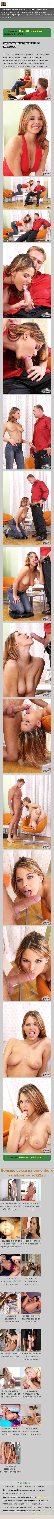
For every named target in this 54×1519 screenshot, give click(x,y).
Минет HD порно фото (30, 31)
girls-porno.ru (43, 1497)
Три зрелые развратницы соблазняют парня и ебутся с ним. (10, 1470)
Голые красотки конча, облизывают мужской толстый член (10, 1395)
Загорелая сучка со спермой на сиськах (10, 1355)
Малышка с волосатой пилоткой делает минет (10, 1320)
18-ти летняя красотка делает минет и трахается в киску (31, 1433)
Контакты (24, 1483)
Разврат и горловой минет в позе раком (31, 1242)
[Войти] (12, 4)
